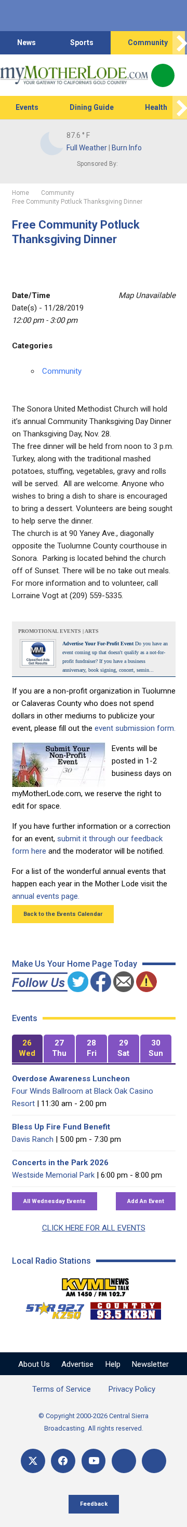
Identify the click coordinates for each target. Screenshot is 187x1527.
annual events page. (45, 896)
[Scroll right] (179, 42)
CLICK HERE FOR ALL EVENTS (93, 1228)
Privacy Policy (132, 1389)
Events (27, 107)
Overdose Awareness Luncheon (71, 1078)
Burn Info (127, 148)
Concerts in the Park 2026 (60, 1162)
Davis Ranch (33, 1139)
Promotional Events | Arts (58, 631)
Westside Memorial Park (53, 1175)
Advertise (77, 1364)
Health (156, 107)
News (26, 42)
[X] (33, 1461)
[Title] (154, 1461)
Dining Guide (92, 107)
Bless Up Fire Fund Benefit (61, 1127)
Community (148, 42)
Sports (82, 42)
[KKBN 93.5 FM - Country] (125, 1308)
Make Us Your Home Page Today (74, 964)
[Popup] (163, 75)
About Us (34, 1364)
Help (113, 1364)
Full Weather (86, 148)
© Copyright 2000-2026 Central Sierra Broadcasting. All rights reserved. (93, 1422)
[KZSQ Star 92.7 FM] (50, 1308)
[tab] (27, 1049)
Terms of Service (61, 1389)
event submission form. (135, 728)
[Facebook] (63, 1461)
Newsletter (150, 1364)
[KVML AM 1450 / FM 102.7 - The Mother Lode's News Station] (95, 1284)
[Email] (124, 1461)
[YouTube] (94, 1461)
